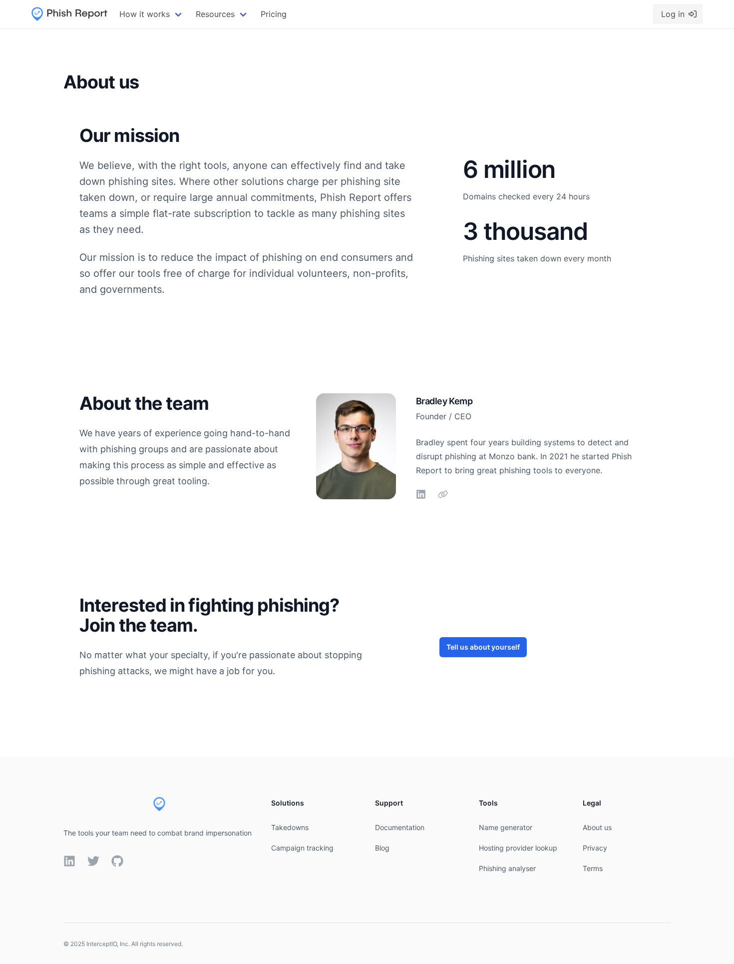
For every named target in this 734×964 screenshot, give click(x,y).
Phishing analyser (507, 868)
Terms (593, 868)
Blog (382, 848)
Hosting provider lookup (518, 848)
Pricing (274, 14)
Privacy (595, 848)
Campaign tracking (302, 848)
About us (597, 827)
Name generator (505, 827)
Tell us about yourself (483, 647)
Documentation (399, 827)
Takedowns (290, 827)
